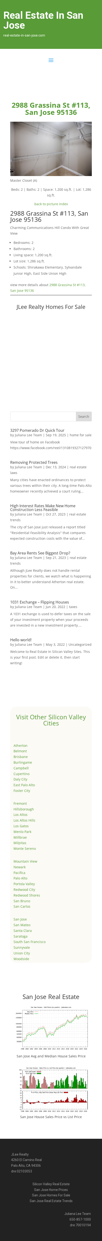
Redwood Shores (27, 895)
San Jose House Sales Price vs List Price (51, 1117)
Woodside (21, 959)
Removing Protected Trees (34, 462)
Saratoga (21, 936)
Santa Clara (23, 930)
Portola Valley (24, 884)
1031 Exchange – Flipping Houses (39, 602)
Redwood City (24, 889)
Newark (20, 867)
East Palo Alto (24, 785)
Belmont (20, 751)
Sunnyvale (22, 947)
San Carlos (22, 906)
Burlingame (23, 762)
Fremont (20, 803)
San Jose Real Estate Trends (51, 1201)
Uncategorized (80, 644)
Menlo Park (22, 831)
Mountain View (25, 861)
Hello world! (21, 639)
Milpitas (20, 843)
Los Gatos (21, 826)
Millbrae (20, 837)
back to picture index (51, 204)
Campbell (21, 768)
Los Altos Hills (24, 820)
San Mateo (22, 925)
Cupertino (21, 774)
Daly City (20, 779)
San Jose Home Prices (51, 1190)
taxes (73, 606)
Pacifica (19, 872)
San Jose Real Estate (51, 996)
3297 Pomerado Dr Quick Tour (37, 430)
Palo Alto (20, 878)
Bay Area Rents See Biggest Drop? (40, 553)
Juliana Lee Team (28, 435)
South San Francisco (30, 941)
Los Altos (21, 814)
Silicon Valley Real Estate (51, 1184)
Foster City (22, 790)
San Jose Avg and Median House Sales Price (51, 1056)
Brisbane (21, 756)
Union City (22, 953)
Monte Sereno (25, 848)
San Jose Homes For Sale (51, 1195)
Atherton (21, 745)
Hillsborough (24, 809)
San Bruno (22, 901)
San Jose (20, 919)
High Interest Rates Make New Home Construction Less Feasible (42, 507)
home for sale (81, 435)
